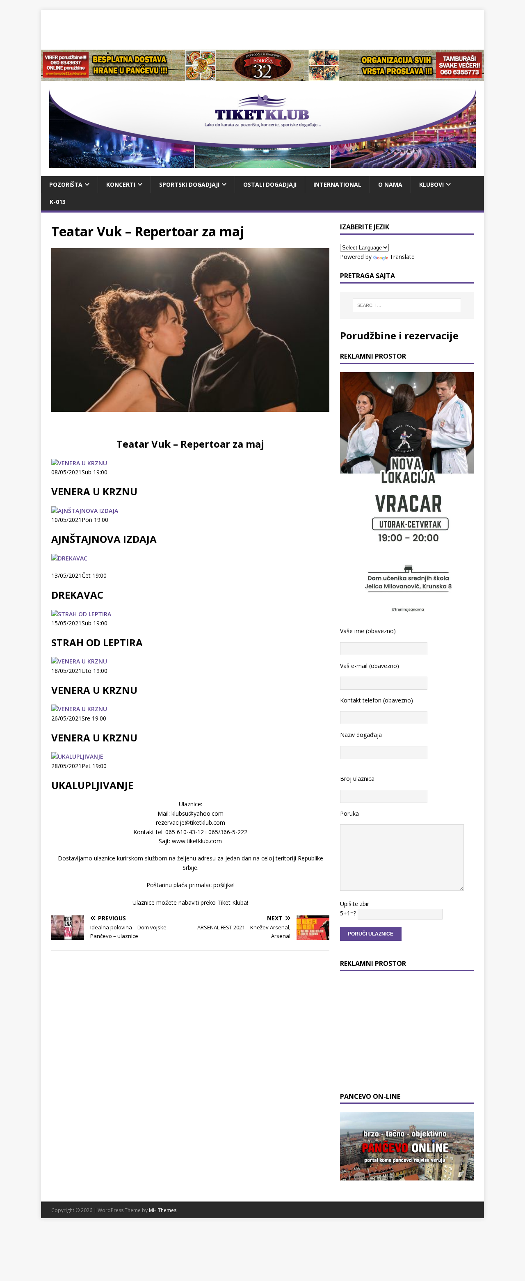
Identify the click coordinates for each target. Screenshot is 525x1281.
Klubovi (431, 184)
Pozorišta (65, 184)
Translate (402, 257)
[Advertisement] (262, 28)
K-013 (58, 202)
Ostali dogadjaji (270, 184)
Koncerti (120, 184)
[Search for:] (407, 305)
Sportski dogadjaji (189, 184)
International (337, 184)
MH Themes (162, 1210)
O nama (390, 184)
